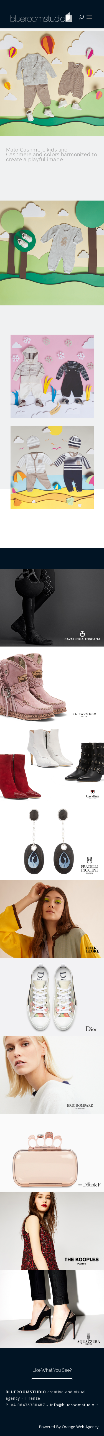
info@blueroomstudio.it (74, 1404)
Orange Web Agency (80, 1426)
